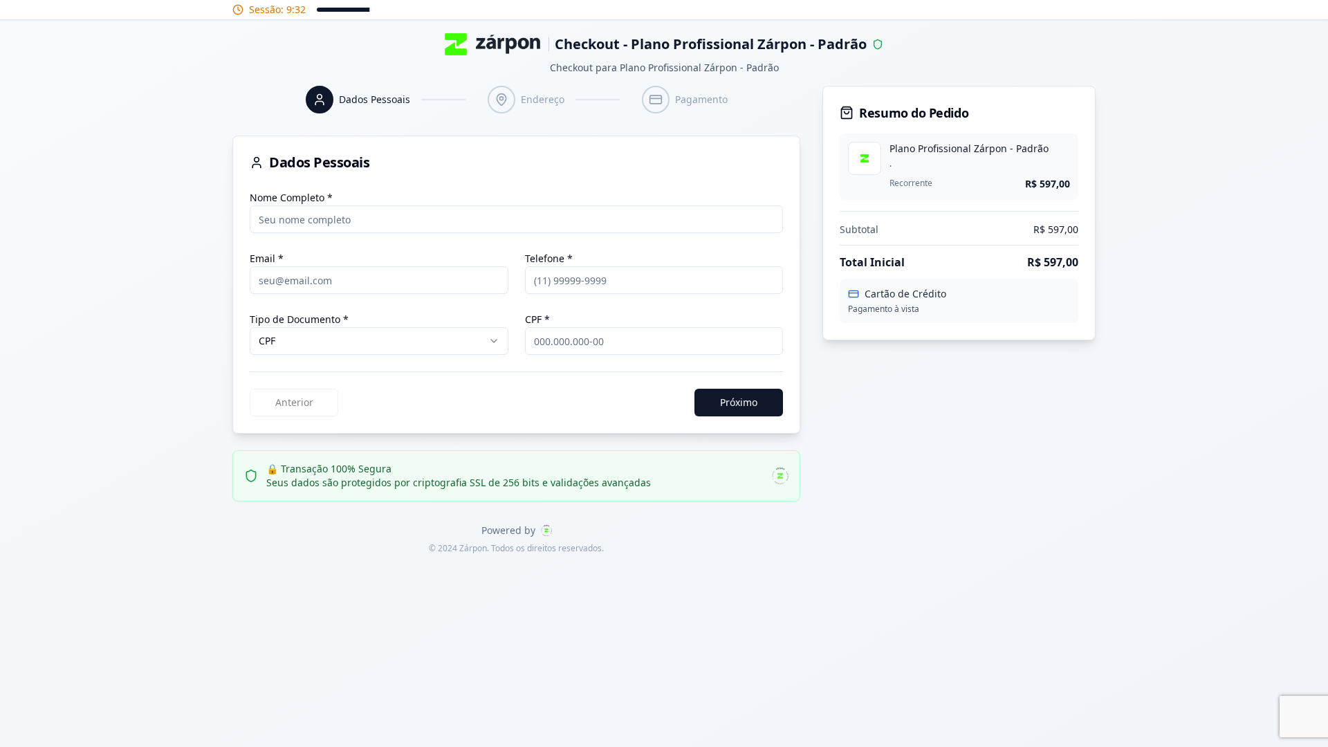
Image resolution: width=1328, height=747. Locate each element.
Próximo (738, 402)
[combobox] (379, 341)
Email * (267, 258)
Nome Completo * (291, 197)
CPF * (537, 319)
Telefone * (549, 258)
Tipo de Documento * (299, 319)
